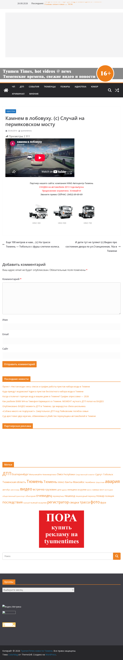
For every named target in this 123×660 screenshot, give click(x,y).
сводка (74, 502)
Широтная (100, 482)
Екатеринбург (20, 474)
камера (95, 489)
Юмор (94, 86)
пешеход (69, 496)
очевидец (44, 495)
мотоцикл (109, 490)
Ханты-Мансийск (74, 482)
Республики (69, 474)
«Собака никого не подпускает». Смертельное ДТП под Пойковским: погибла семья (45, 411)
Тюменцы (50, 86)
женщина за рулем (76, 489)
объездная (31, 496)
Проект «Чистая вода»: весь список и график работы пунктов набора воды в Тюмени (46, 386)
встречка (39, 489)
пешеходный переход (86, 496)
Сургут (98, 474)
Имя (5, 319)
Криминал (18, 93)
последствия (12, 502)
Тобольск (108, 474)
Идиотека (80, 86)
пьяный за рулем (38, 502)
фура (103, 502)
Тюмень (35, 481)
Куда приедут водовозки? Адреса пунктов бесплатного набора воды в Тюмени (42, 391)
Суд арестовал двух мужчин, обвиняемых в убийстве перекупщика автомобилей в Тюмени (49, 416)
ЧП (13, 86)
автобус (6, 489)
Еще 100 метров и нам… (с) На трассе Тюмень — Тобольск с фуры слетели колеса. (33, 244)
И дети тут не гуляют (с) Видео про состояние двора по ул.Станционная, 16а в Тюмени (91, 247)
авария (112, 481)
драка (64, 490)
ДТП (22, 86)
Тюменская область (14, 482)
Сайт (5, 348)
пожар (100, 496)
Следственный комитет (85, 475)
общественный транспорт (13, 496)
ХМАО (61, 482)
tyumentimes (26, 130)
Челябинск (90, 482)
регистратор (58, 502)
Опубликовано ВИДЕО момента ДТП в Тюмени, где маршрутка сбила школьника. (44, 406)
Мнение (34, 93)
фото (95, 502)
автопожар (15, 490)
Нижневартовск (49, 474)
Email (5, 334)
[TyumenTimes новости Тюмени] (6, 90)
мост (102, 489)
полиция (109, 496)
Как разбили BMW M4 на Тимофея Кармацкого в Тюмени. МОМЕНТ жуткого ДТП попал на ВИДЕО (53, 401)
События (34, 86)
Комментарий (11, 279)
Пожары (65, 86)
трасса (85, 502)
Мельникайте (35, 474)
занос (89, 490)
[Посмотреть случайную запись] (117, 90)
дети (59, 489)
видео (26, 489)
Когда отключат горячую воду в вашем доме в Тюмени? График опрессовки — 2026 (45, 396)
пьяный (26, 503)
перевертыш (58, 496)
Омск (60, 474)
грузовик (51, 489)
